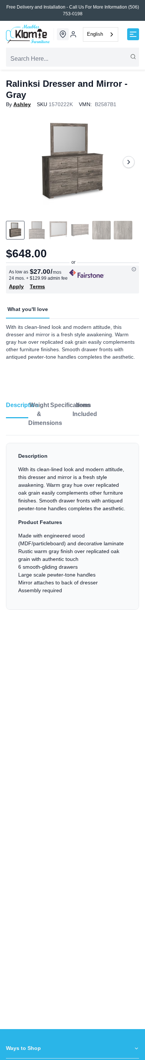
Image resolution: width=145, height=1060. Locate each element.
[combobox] (100, 34)
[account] (73, 34)
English (95, 34)
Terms (37, 286)
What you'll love (27, 309)
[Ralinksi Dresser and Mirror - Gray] (72, 162)
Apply (16, 286)
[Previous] (16, 162)
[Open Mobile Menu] (133, 34)
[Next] (129, 162)
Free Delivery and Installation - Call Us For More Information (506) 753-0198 (72, 10)
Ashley (22, 104)
